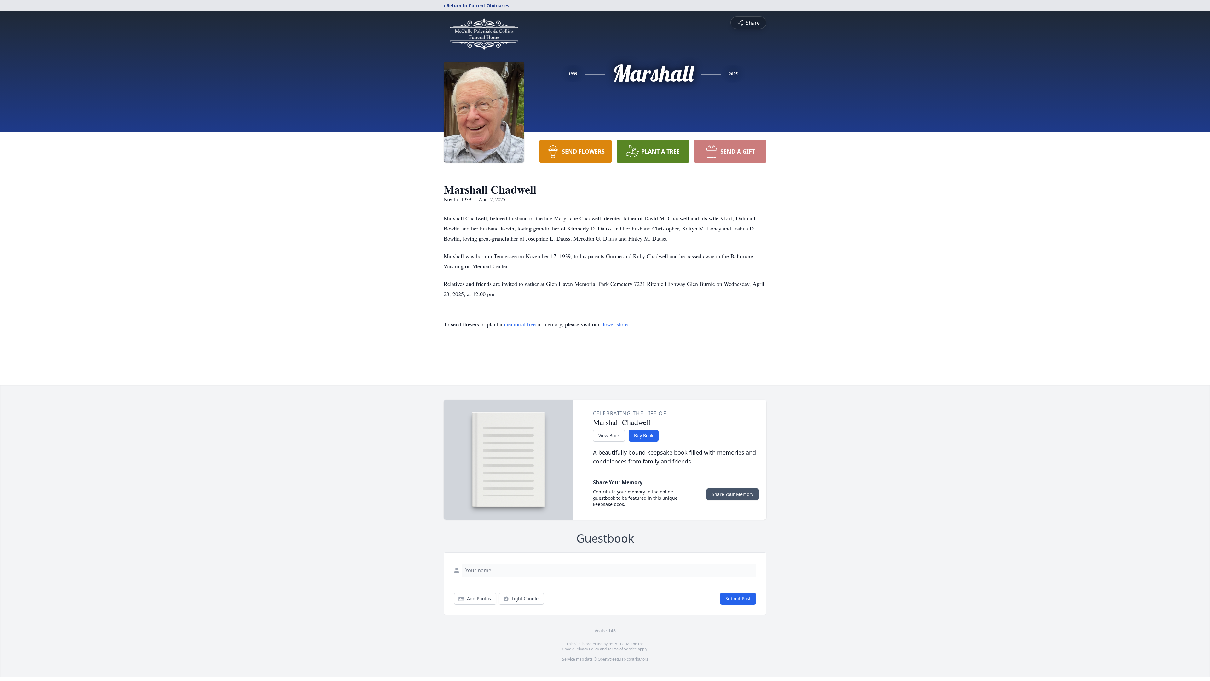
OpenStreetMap (612, 659)
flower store (614, 324)
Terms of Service (622, 649)
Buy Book (643, 436)
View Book (608, 436)
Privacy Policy (587, 649)
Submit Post (738, 599)
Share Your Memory (732, 494)
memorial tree (520, 324)
